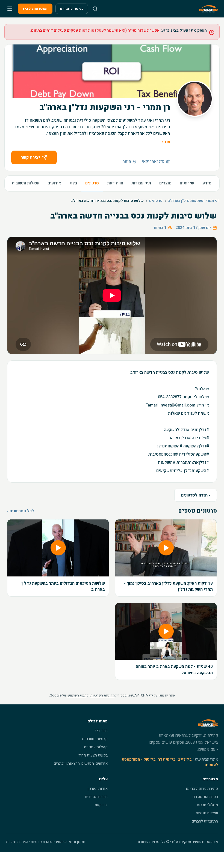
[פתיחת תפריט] (10, 9)
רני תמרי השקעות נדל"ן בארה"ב (194, 201)
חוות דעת (115, 183)
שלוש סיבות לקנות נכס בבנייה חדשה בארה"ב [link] (107, 201)
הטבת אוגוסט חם (205, 797)
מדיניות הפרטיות (102, 695)
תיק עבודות (141, 183)
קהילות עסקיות (96, 747)
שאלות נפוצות (207, 813)
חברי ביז (101, 731)
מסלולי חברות (207, 805)
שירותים (187, 183)
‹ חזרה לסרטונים (195, 495)
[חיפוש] (95, 8)
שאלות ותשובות (25, 183)
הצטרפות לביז (35, 8)
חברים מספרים (96, 797)
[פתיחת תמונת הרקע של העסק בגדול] (112, 71)
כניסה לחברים (72, 8)
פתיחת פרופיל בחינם (202, 788)
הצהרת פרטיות (42, 842)
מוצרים (165, 183)
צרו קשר (101, 805)
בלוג (73, 183)
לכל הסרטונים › (20, 511)
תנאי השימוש (77, 695)
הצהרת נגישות (17, 842)
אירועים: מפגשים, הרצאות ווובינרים (81, 763)
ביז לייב (185, 759)
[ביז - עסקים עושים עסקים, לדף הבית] (208, 8)
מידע (206, 183)
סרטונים (92, 183)
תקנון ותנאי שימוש (70, 842)
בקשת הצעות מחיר (93, 755)
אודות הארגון (97, 788)
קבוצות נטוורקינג (95, 739)
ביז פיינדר (167, 759)
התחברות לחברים (205, 821)
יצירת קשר (30, 157)
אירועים (54, 183)
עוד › (165, 142)
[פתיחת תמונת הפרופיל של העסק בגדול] (195, 99)
